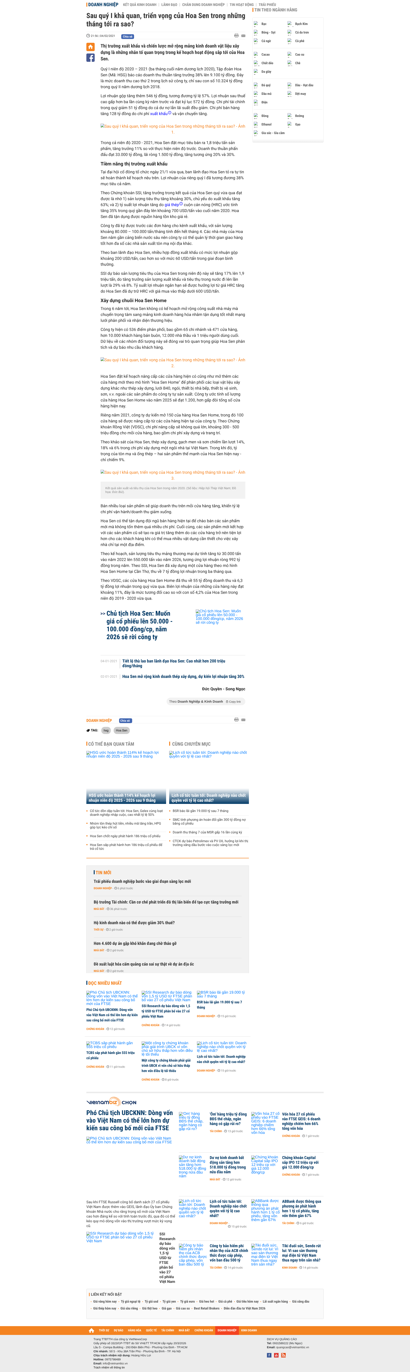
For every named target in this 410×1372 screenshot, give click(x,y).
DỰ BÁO (118, 1330)
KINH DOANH (249, 1330)
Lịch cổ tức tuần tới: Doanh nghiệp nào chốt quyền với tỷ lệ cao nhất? (209, 798)
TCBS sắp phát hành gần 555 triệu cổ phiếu (110, 1055)
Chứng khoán (95, 1029)
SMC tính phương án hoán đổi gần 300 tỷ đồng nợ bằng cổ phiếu (209, 822)
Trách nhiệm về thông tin (109, 1367)
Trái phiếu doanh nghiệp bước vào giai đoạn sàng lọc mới (142, 881)
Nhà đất (99, 909)
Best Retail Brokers (207, 1308)
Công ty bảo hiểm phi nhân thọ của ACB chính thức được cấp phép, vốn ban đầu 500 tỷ (229, 1253)
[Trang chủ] (90, 47)
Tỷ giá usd (151, 1301)
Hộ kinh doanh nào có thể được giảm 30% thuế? (134, 922)
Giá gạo (167, 1308)
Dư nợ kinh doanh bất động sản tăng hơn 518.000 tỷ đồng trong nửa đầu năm (228, 1164)
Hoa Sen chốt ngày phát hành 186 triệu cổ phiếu (125, 836)
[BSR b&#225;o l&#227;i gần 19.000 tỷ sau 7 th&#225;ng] (223, 994)
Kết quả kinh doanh (139, 5)
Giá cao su (183, 1308)
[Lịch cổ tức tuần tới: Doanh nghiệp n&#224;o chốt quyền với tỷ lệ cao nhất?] (223, 1047)
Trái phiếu (267, 5)
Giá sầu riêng (129, 1308)
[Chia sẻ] (90, 57)
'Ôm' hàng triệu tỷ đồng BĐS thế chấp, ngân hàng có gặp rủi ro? (228, 1119)
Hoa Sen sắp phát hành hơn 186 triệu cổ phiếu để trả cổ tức (126, 847)
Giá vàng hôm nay (105, 1301)
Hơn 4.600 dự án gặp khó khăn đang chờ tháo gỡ (135, 943)
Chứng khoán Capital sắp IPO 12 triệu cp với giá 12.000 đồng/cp (300, 1162)
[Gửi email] (243, 35)
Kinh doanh (289, 1267)
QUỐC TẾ (151, 1330)
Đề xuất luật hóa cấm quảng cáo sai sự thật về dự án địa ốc (144, 964)
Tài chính (216, 1131)
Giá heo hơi (206, 1301)
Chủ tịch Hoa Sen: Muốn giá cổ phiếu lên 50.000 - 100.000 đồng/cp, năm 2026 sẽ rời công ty (140, 625)
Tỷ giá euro (187, 1301)
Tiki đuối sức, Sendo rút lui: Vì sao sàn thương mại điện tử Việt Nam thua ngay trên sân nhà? (301, 1253)
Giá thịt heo (149, 1308)
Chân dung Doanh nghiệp (203, 5)
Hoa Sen (121, 730)
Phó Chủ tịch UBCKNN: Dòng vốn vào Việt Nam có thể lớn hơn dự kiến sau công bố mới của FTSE (112, 1015)
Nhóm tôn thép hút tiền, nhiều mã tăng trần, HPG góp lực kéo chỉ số (125, 825)
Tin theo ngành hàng (275, 10)
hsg (106, 730)
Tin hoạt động (242, 5)
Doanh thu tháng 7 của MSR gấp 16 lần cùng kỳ (207, 832)
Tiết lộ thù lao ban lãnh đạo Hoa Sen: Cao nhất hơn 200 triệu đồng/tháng (173, 663)
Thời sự (98, 929)
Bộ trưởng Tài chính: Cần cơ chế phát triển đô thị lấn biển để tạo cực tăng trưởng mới (166, 902)
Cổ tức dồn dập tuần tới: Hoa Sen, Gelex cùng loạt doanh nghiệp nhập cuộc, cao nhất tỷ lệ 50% (126, 813)
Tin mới (103, 872)
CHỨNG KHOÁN (204, 1330)
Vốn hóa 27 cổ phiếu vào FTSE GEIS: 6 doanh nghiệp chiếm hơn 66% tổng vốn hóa (301, 1121)
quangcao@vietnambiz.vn (292, 1347)
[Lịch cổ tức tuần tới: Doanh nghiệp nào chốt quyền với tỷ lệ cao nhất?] (209, 777)
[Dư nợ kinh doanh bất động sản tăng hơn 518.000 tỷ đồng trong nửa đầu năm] (193, 1164)
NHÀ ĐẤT (184, 1330)
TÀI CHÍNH (167, 1330)
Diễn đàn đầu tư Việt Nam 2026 (244, 1308)
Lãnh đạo (169, 5)
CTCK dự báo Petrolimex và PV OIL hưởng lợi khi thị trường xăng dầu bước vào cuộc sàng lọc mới (210, 843)
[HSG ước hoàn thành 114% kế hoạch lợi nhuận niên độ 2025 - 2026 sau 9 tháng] (126, 777)
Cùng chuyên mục (191, 744)
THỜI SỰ (104, 1330)
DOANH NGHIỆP (227, 1330)
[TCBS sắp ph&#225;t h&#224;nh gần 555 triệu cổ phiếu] (112, 1045)
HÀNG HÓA (134, 1330)
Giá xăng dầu (300, 1301)
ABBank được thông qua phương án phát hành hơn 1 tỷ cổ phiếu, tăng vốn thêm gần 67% (301, 1208)
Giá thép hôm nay (104, 1308)
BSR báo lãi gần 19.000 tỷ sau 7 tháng (200, 811)
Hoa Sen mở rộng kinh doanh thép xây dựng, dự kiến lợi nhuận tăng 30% (183, 676)
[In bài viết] (237, 35)
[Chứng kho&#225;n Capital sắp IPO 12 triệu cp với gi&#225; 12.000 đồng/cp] (265, 1164)
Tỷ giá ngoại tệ (130, 1301)
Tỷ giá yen (169, 1301)
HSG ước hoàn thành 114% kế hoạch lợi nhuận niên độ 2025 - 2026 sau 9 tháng (122, 798)
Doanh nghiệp (103, 4)
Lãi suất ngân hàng (275, 1301)
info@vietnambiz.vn (115, 1363)
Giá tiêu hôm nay (248, 1301)
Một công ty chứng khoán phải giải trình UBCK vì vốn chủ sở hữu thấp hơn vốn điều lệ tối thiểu (166, 1065)
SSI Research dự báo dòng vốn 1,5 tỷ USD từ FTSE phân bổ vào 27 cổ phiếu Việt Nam (166, 1011)
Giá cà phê (225, 1301)
